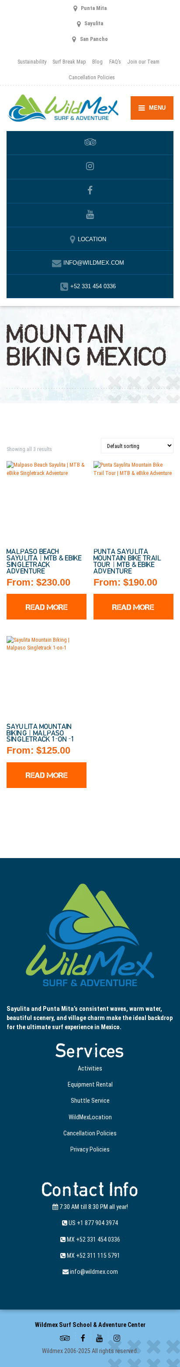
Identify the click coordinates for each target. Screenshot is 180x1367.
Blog (97, 61)
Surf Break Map (69, 61)
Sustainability (31, 61)
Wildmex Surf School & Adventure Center (90, 1324)
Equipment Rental (90, 1084)
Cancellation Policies (91, 77)
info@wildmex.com (93, 1271)
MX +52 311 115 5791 (93, 1255)
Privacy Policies (90, 1149)
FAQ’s (115, 61)
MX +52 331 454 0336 (93, 1239)
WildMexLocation (90, 1117)
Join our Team (143, 61)
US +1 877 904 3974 (92, 1222)
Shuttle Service (90, 1100)
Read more (47, 607)
